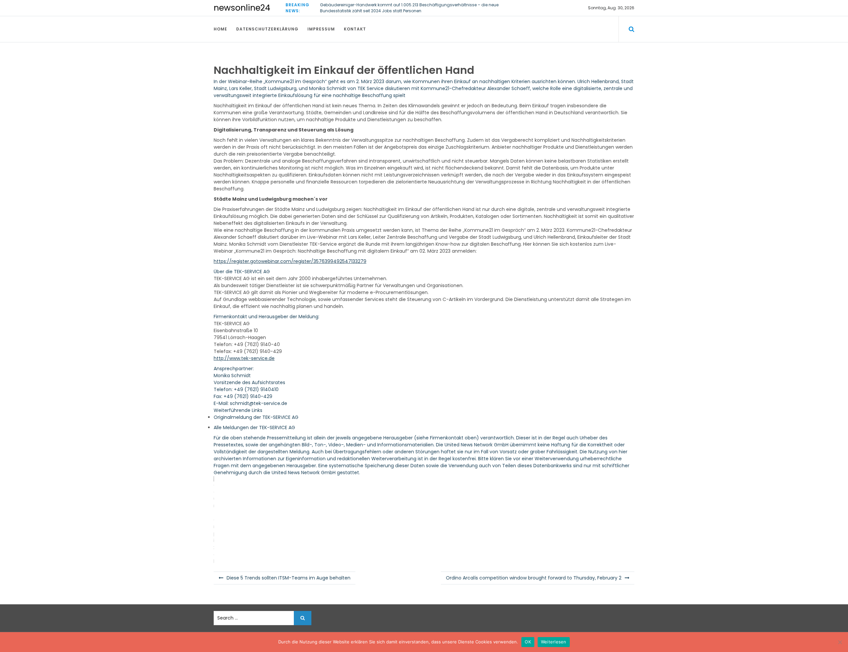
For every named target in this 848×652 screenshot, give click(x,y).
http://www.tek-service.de (244, 358)
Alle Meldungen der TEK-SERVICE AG (254, 427)
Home (220, 29)
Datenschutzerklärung (267, 29)
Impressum (321, 29)
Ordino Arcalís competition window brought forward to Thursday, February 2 (533, 578)
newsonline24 (242, 8)
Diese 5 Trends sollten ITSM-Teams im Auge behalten (288, 578)
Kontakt (355, 29)
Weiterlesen (553, 641)
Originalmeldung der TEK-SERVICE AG (256, 417)
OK (528, 641)
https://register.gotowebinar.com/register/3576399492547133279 (290, 261)
